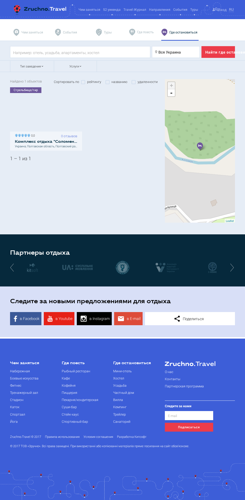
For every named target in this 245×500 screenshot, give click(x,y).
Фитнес (15, 385)
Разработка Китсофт (131, 437)
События (180, 9)
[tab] (28, 32)
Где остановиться (132, 363)
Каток (14, 407)
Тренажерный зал (24, 392)
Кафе (66, 378)
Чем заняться (24, 363)
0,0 (32, 135)
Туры (194, 9)
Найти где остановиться (220, 52)
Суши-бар (69, 407)
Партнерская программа (184, 386)
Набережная (20, 371)
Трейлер (119, 414)
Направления (159, 9)
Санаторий (121, 421)
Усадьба (120, 385)
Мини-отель (122, 371)
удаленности (148, 81)
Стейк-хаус (70, 414)
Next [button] (232, 267)
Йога (14, 421)
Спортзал (17, 414)
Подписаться (189, 427)
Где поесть (73, 363)
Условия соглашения (98, 437)
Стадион (16, 399)
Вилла (118, 399)
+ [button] (171, 85)
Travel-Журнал (134, 9)
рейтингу (94, 81)
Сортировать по (66, 82)
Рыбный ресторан (76, 371)
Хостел (118, 378)
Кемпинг (120, 407)
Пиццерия (69, 392)
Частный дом (123, 392)
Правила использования (62, 437)
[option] (32, 267)
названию (119, 81)
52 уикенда (112, 9)
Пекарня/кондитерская (80, 399)
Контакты (172, 379)
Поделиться (193, 318)
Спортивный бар (75, 421)
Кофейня (69, 385)
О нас (169, 371)
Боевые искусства (24, 378)
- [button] (171, 92)
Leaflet (230, 221)
